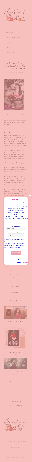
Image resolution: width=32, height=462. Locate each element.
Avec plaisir (8, 241)
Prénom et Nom (16, 226)
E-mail (16, 232)
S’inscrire (16, 253)
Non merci (15, 241)
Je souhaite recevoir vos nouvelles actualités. (14, 239)
